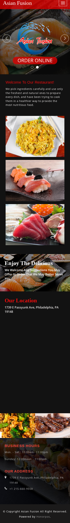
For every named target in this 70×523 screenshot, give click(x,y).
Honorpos (43, 516)
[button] (2, 37)
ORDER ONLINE (35, 60)
